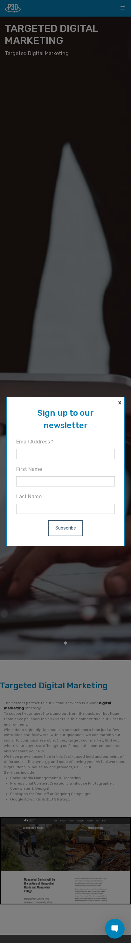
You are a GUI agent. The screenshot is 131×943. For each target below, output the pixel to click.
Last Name (29, 496)
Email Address (34, 442)
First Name (29, 469)
